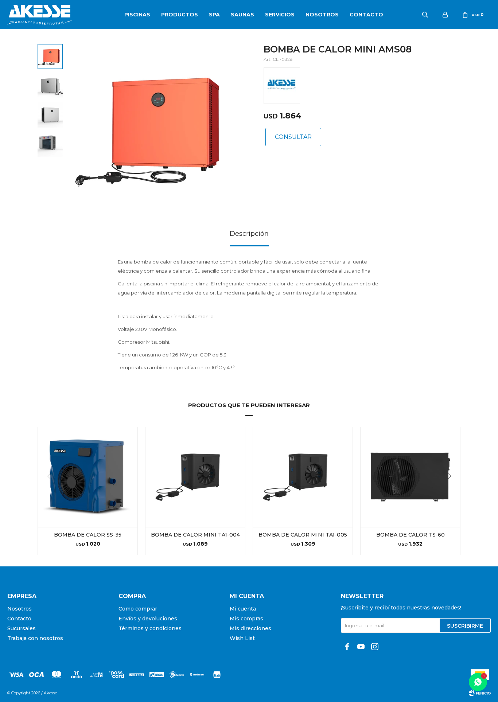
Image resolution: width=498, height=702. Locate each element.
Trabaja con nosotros (35, 638)
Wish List (242, 638)
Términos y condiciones (150, 628)
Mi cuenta (243, 608)
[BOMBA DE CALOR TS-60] (410, 477)
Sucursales (21, 628)
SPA (214, 14)
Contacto (366, 14)
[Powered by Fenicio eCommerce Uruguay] (480, 692)
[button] (452, 491)
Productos (179, 14)
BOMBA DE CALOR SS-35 (87, 534)
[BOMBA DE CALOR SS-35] (88, 477)
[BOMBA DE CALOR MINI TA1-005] (303, 477)
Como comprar (137, 608)
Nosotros (322, 14)
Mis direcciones (250, 628)
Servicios (280, 14)
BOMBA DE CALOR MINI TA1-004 (195, 534)
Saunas (242, 14)
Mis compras (246, 618)
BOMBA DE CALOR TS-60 (410, 534)
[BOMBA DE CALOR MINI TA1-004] (195, 477)
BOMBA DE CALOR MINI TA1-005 (302, 534)
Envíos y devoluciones (147, 618)
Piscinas (137, 14)
